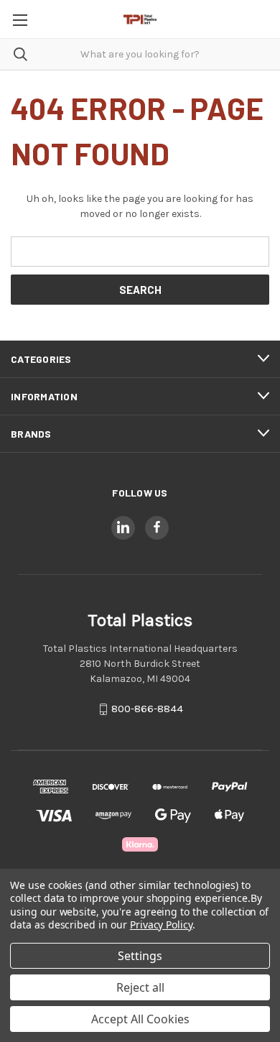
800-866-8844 (147, 708)
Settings (140, 956)
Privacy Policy (161, 924)
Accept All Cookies (140, 1019)
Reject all (140, 987)
